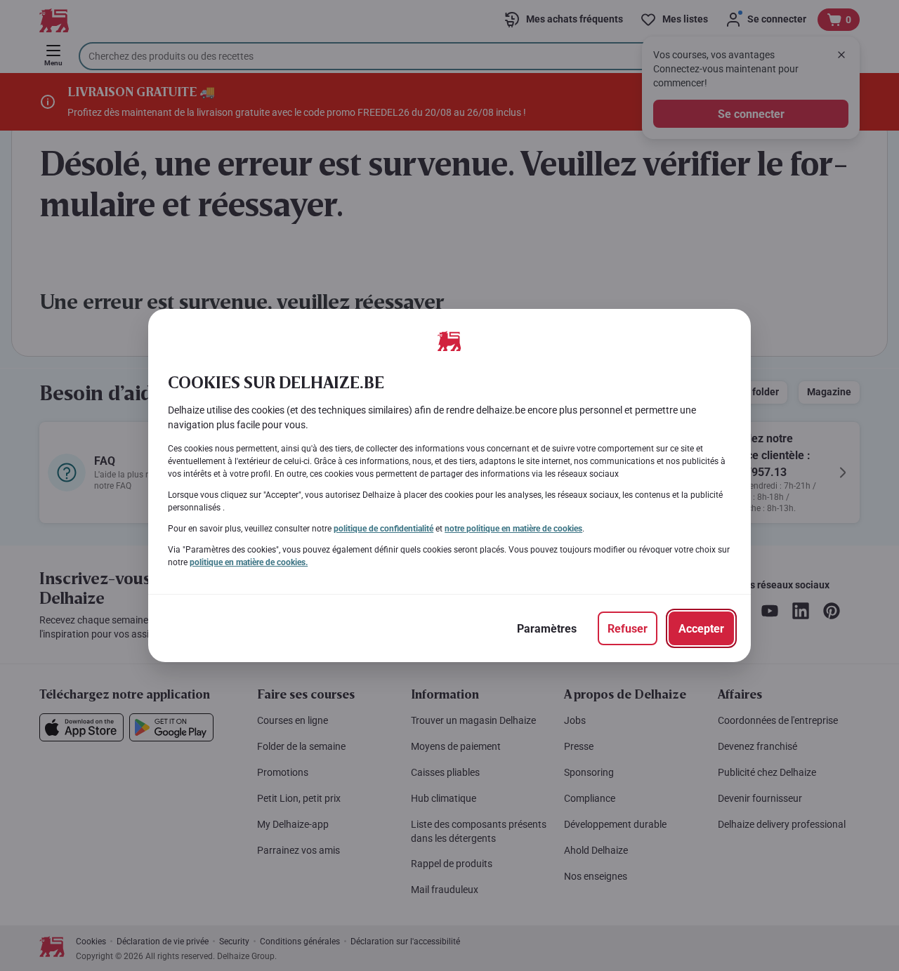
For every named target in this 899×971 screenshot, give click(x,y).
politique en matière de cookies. (249, 562)
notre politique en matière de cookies (513, 529)
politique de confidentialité (383, 529)
